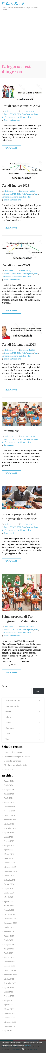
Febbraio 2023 (9, 962)
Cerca (4, 686)
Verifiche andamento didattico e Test (16, 117)
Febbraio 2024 (9, 910)
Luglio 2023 (8, 940)
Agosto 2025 (9, 833)
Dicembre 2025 (10, 815)
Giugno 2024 (9, 893)
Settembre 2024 (10, 880)
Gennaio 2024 (9, 914)
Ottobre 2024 (9, 876)
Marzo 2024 (9, 906)
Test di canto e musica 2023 (21, 106)
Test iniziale (10, 431)
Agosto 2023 (9, 936)
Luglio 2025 (8, 837)
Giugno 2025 (9, 841)
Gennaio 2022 (9, 1018)
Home (6, 114)
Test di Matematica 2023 (19, 344)
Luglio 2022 (8, 992)
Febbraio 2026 (9, 807)
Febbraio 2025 (9, 858)
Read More (11, 148)
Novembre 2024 (10, 871)
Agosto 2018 (8, 1031)
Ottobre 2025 (9, 824)
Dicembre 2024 (10, 867)
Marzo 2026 (9, 802)
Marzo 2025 (9, 854)
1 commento (9, 445)
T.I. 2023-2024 (15, 114)
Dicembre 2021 (10, 1022)
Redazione (9, 111)
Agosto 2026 (9, 781)
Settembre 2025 (10, 828)
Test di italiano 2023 (16, 265)
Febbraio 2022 (9, 1013)
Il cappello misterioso (12, 761)
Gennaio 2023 (9, 966)
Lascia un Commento (12, 120)
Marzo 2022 (9, 1009)
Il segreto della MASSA (13, 752)
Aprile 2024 (8, 901)
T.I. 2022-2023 (15, 527)
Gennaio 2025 (9, 863)
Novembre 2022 (10, 975)
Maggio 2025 (9, 845)
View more (27, 1045)
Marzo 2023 (8, 957)
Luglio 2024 (8, 888)
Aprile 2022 (8, 1005)
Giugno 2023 (9, 944)
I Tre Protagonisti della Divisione (17, 765)
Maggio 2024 (9, 897)
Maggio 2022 (9, 1000)
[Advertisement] (23, 36)
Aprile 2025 (8, 850)
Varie (36, 114)
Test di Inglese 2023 (15, 185)
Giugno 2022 (9, 996)
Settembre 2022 (10, 983)
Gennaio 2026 (9, 811)
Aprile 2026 (8, 798)
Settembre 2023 (10, 932)
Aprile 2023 (8, 953)
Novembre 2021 (10, 1026)
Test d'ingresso (27, 114)
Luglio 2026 (8, 785)
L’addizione (8, 769)
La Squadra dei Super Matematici (17, 756)
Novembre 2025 (10, 820)
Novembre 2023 (10, 923)
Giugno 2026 (9, 789)
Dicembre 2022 (10, 970)
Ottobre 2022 (9, 979)
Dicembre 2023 (10, 919)
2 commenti (9, 533)
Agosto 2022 (9, 987)
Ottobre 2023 (9, 927)
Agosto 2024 (9, 884)
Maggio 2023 (9, 949)
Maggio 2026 (9, 794)
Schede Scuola (13, 3)
